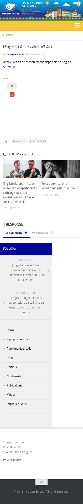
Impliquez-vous (17, 404)
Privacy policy (12, 460)
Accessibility (19, 141)
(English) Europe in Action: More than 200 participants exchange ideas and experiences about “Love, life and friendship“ (20, 193)
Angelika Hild (15, 54)
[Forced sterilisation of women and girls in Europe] (61, 169)
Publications (14, 385)
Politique (12, 367)
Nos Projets (14, 376)
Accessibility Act (37, 141)
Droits (10, 358)
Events (8, 35)
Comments (18, 232)
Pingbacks (44, 232)
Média (11, 395)
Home (11, 330)
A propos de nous (18, 339)
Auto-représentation (20, 348)
